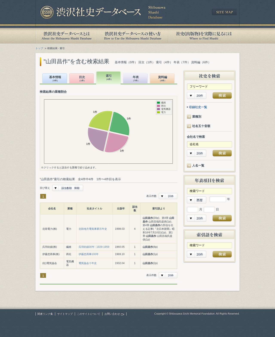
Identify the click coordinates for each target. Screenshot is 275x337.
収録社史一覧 (198, 107)
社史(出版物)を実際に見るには (204, 36)
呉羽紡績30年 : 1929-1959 (94, 246)
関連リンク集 (45, 313)
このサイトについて (88, 313)
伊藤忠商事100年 (89, 254)
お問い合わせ (112, 313)
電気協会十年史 (88, 263)
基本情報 (55, 78)
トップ (39, 48)
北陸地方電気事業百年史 (93, 228)
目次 (82, 78)
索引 (109, 77)
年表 (136, 78)
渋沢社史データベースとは (66, 36)
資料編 (162, 78)
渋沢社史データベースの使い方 (132, 36)
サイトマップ (65, 313)
